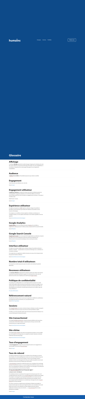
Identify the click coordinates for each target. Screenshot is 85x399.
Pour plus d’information (13, 290)
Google (13, 185)
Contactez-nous (28, 397)
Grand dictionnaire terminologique (18, 218)
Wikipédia (14, 228)
